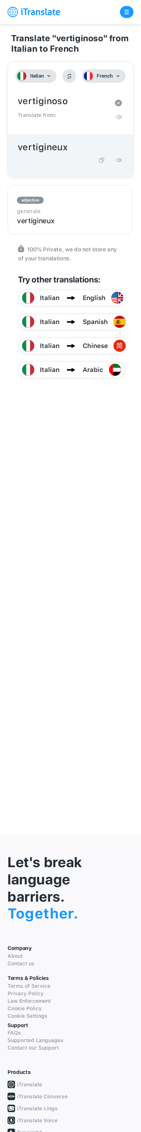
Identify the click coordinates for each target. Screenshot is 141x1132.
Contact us (21, 963)
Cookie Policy (25, 1008)
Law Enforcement (29, 1001)
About (15, 956)
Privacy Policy (26, 993)
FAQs (14, 1033)
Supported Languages (36, 1040)
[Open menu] (126, 12)
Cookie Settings (27, 1016)
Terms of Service (29, 986)
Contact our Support (33, 1048)
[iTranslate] (34, 12)
